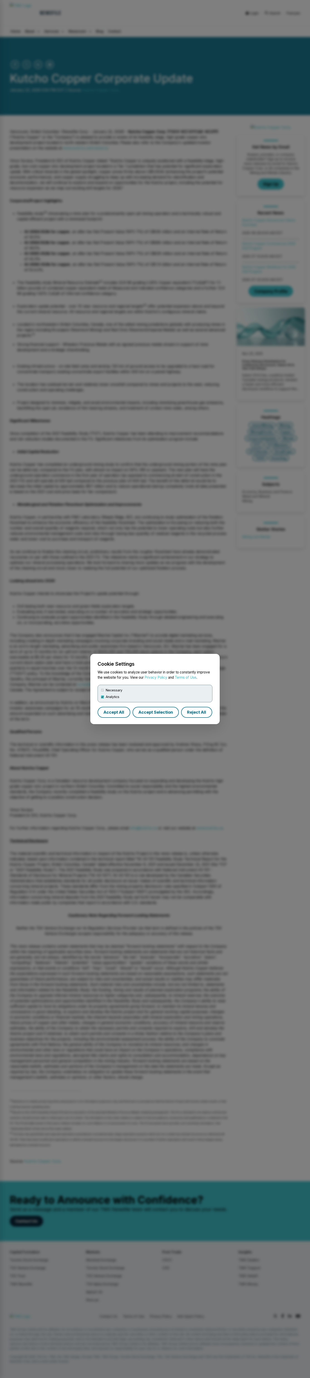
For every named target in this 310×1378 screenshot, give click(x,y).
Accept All (113, 712)
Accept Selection (155, 712)
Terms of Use (185, 677)
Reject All (196, 712)
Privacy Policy (156, 677)
